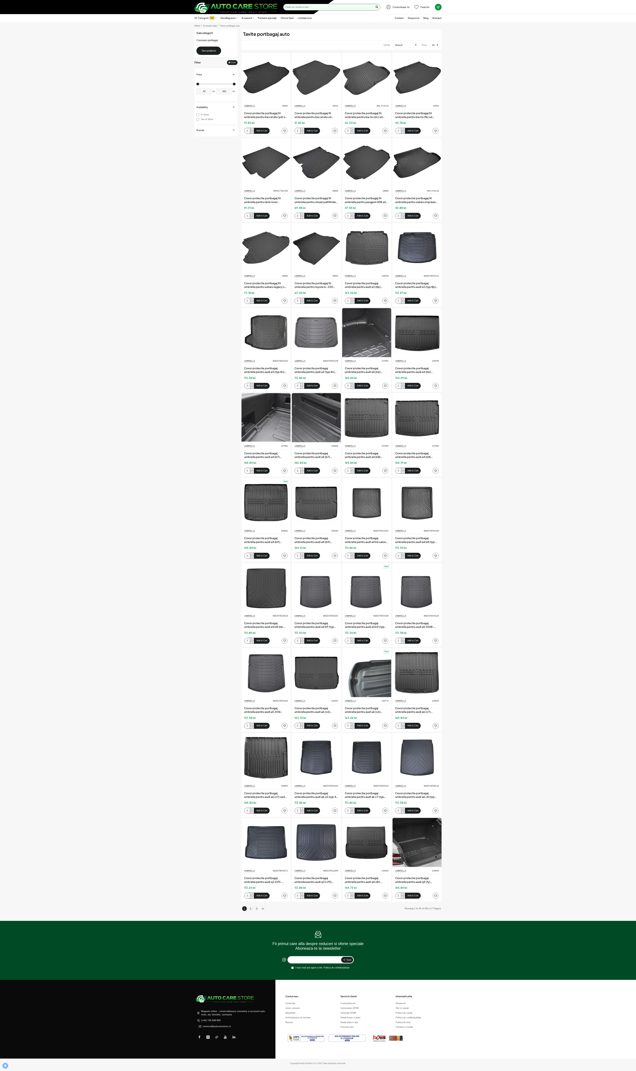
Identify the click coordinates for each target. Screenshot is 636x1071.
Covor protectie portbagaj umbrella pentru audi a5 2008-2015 (414, 625)
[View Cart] (438, 7)
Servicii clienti (349, 996)
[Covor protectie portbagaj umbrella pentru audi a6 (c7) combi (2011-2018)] (417, 672)
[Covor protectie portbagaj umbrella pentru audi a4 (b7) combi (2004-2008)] (266, 417)
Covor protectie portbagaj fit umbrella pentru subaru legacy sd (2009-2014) (265, 285)
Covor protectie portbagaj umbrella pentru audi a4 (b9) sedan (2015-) (312, 540)
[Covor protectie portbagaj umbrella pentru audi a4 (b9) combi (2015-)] (266, 502)
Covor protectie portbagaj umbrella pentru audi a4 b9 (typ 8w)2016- (364, 625)
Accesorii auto (210, 26)
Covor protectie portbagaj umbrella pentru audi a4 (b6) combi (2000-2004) (363, 370)
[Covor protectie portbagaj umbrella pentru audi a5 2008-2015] (417, 587)
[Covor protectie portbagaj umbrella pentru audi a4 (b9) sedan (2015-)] (316, 502)
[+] (252, 129)
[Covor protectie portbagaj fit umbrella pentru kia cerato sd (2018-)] (316, 77)
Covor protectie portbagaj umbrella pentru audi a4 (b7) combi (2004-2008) (262, 455)
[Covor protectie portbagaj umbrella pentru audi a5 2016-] (266, 672)
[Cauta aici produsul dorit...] (376, 7)
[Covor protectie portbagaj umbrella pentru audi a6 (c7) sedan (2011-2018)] (266, 757)
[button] (262, 131)
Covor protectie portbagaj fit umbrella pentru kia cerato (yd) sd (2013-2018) (265, 115)
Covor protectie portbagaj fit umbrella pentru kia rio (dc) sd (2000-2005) (364, 115)
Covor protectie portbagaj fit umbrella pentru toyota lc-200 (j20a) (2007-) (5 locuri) (313, 285)
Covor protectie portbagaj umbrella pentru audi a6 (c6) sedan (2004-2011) (362, 710)
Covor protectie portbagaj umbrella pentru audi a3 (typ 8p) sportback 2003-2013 (415, 285)
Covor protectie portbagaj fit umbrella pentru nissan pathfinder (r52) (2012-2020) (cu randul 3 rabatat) (315, 200)
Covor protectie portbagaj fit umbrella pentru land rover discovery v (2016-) (262, 200)
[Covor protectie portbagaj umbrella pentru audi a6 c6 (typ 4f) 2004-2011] (316, 757)
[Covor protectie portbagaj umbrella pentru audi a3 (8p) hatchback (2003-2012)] (366, 247)
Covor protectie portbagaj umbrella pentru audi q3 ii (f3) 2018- (313, 880)
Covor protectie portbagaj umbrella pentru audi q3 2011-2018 (263, 880)
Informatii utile (404, 996)
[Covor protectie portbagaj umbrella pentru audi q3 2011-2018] (266, 842)
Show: (424, 45)
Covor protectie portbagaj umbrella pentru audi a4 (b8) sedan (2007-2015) (413, 455)
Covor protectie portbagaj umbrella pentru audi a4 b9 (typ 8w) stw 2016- (314, 625)
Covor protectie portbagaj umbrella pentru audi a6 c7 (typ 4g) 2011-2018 (364, 795)
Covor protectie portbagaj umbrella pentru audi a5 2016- (263, 710)
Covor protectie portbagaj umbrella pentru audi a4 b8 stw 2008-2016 (263, 625)
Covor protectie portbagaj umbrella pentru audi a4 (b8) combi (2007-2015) (363, 455)
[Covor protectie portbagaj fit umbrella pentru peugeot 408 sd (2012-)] (366, 162)
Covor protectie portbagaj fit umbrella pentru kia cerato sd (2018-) (312, 115)
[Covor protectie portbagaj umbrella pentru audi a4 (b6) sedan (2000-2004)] (417, 332)
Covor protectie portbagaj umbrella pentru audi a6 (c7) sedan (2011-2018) (266, 795)
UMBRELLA (249, 106)
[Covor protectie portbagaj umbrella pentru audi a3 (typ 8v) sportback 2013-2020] (316, 332)
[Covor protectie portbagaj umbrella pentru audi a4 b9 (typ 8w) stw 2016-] (316, 587)
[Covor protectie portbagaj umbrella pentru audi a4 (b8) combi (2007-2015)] (366, 417)
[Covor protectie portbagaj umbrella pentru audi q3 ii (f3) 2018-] (316, 842)
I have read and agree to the (322, 967)
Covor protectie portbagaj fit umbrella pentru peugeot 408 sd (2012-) (365, 200)
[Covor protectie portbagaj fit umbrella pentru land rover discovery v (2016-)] (266, 162)
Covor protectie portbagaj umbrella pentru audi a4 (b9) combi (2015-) (262, 540)
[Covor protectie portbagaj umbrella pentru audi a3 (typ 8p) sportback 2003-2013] (417, 247)
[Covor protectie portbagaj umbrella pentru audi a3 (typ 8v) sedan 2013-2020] (266, 332)
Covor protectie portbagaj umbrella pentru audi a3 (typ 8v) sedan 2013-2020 (264, 370)
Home (197, 26)
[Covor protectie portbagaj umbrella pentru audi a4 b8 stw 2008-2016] (266, 587)
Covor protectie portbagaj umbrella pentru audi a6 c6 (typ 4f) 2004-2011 (316, 795)
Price (199, 74)
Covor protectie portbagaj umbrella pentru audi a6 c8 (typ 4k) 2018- (415, 795)
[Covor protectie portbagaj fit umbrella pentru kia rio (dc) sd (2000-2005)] (366, 77)
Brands (200, 130)
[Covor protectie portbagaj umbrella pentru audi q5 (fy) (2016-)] (417, 842)
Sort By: (386, 45)
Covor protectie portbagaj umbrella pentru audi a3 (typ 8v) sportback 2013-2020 (314, 370)
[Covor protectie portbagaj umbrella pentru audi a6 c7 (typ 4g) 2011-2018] (366, 757)
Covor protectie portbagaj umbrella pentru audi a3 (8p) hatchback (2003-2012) (363, 285)
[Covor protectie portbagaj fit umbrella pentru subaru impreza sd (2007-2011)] (417, 162)
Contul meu (291, 996)
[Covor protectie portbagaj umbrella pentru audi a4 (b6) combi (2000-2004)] (366, 332)
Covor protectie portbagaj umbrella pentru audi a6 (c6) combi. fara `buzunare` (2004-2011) (314, 710)
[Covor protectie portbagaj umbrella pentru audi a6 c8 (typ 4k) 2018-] (417, 757)
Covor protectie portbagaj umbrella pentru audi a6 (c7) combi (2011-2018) (413, 710)
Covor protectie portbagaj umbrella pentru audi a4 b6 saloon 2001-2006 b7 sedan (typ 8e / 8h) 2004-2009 (366, 540)
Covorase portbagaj (207, 40)
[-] (252, 132)
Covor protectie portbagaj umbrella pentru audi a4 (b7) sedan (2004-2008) (312, 455)
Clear (233, 62)
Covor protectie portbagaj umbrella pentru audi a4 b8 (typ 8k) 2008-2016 (415, 540)
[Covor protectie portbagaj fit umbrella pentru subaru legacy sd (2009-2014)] (266, 247)
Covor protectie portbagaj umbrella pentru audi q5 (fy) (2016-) (412, 880)
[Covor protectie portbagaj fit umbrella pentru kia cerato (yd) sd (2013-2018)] (266, 77)
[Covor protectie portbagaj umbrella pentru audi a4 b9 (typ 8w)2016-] (366, 587)
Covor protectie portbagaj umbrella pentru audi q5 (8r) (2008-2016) (362, 880)
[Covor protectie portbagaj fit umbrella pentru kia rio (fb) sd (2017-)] (417, 77)
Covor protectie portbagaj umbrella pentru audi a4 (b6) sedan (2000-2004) (413, 370)
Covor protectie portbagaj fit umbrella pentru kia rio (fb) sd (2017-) (413, 115)
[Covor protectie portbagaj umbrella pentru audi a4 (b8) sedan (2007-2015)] (417, 417)
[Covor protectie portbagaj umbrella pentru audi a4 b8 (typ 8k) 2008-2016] (417, 502)
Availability (202, 107)
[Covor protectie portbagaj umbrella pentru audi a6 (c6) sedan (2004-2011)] (366, 672)
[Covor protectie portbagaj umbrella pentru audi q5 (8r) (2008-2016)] (366, 842)
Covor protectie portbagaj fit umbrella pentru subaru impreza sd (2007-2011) (415, 200)
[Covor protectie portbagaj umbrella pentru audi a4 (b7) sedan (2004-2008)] (316, 417)
